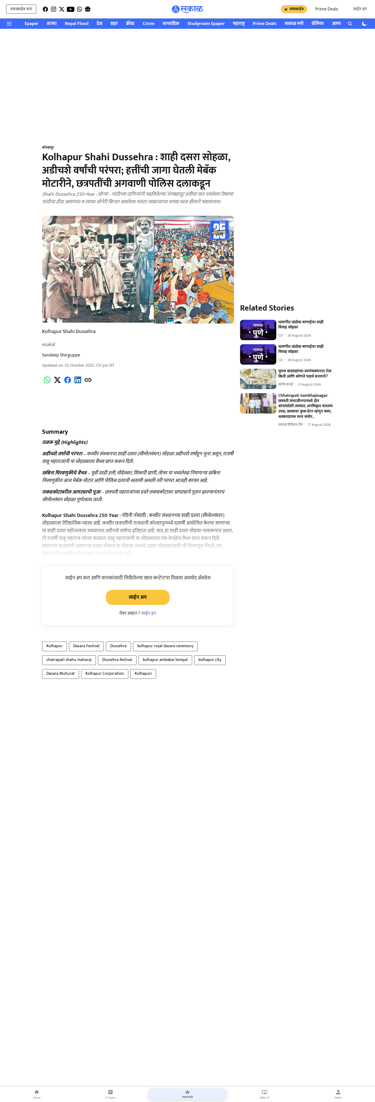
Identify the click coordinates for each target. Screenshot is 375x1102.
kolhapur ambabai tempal (165, 659)
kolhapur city (209, 659)
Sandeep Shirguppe (61, 355)
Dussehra (118, 646)
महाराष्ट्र (239, 23)
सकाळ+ (338, 1097)
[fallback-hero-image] (258, 330)
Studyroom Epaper (206, 23)
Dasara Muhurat (60, 673)
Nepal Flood (77, 23)
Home (37, 1097)
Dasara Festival (86, 646)
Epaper (32, 23)
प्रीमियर (318, 23)
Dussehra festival (117, 659)
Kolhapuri (143, 673)
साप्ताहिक (170, 23)
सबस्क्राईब (297, 9)
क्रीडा (130, 23)
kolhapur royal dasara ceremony (165, 646)
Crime (148, 23)
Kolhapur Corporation (104, 673)
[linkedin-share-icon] (78, 382)
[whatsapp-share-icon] (47, 382)
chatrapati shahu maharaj (69, 659)
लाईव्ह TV (265, 1097)
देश (99, 23)
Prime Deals (326, 9)
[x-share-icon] (57, 382)
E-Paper (110, 1097)
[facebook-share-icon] (68, 382)
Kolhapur (54, 646)
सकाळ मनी (294, 23)
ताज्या (52, 23)
